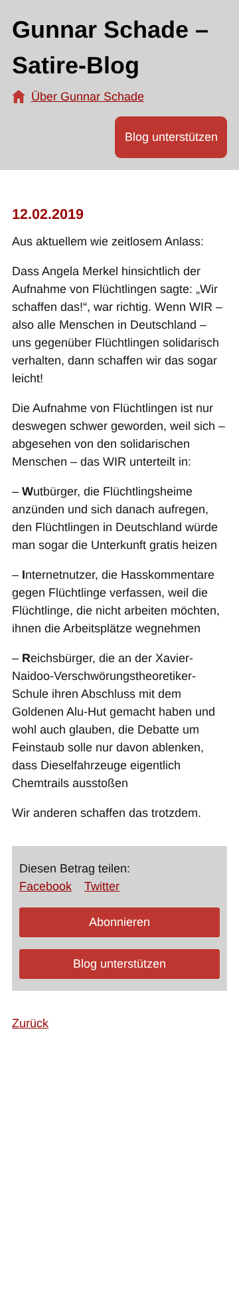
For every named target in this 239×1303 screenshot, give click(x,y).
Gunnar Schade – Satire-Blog (110, 47)
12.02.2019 (48, 214)
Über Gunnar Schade (87, 96)
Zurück (30, 1023)
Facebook (45, 886)
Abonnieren (119, 922)
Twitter (102, 886)
